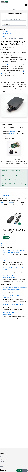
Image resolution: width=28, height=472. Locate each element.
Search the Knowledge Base (9, 17)
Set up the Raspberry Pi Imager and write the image (12, 171)
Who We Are (3, 457)
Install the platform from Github (10, 180)
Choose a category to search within (11, 22)
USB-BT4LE (6, 196)
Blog (1, 459)
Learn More (6, 237)
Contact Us (3, 464)
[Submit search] (23, 5)
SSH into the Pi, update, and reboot (11, 176)
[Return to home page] (4, 2)
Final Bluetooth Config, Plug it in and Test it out (13, 184)
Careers (2, 461)
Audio (4, 36)
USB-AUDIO (23, 88)
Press (1, 466)
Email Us (19, 470)
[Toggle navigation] (26, 5)
